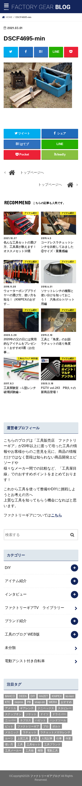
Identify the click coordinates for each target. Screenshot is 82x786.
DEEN (23, 696)
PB (29, 702)
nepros (19, 702)
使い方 (9, 744)
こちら (56, 515)
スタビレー (65, 708)
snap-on (40, 702)
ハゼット (40, 720)
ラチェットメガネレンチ (55, 732)
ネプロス (25, 720)
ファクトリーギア (28, 726)
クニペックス (46, 708)
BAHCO (10, 696)
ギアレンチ (27, 708)
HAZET (43, 696)
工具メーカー (13, 750)
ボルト (56, 726)
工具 (20, 744)
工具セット (33, 744)
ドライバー (59, 714)
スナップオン (13, 714)
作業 (68, 738)
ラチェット (29, 732)
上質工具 (22, 738)
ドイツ (44, 714)
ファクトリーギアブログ (45, 776)
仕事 (59, 738)
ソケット (31, 714)
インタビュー (16, 594)
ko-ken (70, 696)
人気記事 (46, 738)
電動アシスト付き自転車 (25, 661)
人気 (35, 738)
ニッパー (10, 720)
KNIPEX (57, 696)
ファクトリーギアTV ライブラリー (34, 608)
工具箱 (30, 750)
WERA (53, 702)
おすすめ (66, 702)
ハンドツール (58, 720)
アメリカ (10, 708)
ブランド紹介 (16, 621)
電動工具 (52, 750)
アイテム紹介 (16, 581)
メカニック (12, 732)
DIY (8, 568)
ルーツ (9, 738)
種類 (40, 750)
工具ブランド (52, 744)
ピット (9, 726)
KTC (7, 702)
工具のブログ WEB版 (22, 634)
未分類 (10, 648)
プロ (46, 726)
